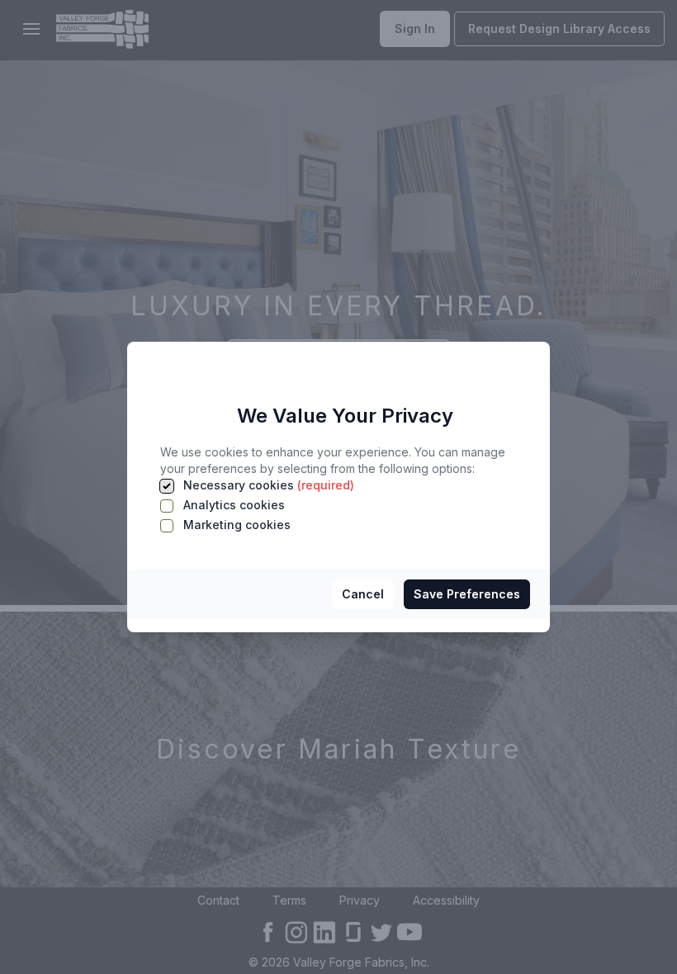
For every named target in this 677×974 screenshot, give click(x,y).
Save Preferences (467, 594)
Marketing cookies (235, 525)
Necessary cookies (267, 485)
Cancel (363, 594)
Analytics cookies (232, 505)
